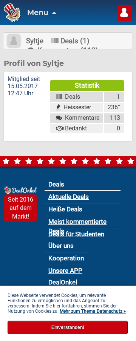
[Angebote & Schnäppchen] (10, 20)
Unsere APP (65, 270)
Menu (38, 12)
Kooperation (66, 258)
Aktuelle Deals (68, 196)
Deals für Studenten (76, 234)
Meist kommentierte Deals (77, 223)
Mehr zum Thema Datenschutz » (93, 311)
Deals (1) (74, 41)
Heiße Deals (65, 209)
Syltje (34, 41)
